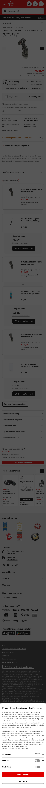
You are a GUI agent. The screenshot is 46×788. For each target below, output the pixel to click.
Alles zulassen (23, 774)
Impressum (13, 748)
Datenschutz (5, 748)
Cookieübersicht (23, 748)
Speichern (23, 781)
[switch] (37, 760)
